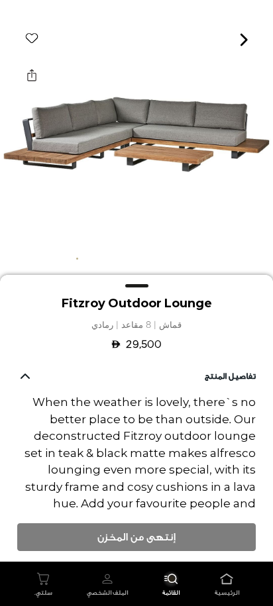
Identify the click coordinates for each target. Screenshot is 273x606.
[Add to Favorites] (31, 38)
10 (196, 258)
